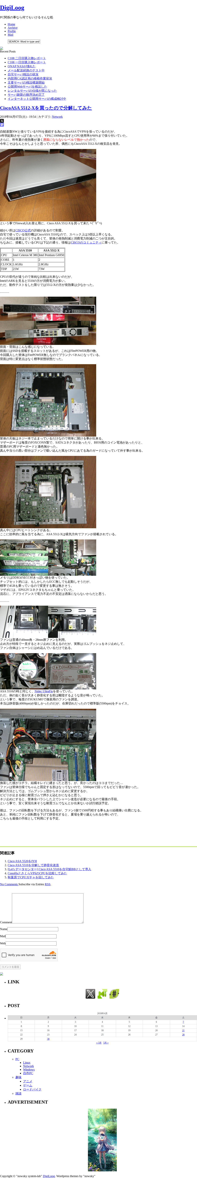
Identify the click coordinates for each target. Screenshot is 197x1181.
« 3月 (99, 1042)
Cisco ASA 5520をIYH (22, 861)
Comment (6, 922)
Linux (26, 1062)
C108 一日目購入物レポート (27, 62)
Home (11, 24)
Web (3, 943)
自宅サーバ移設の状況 (23, 74)
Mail (10, 34)
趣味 (18, 1077)
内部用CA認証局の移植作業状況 (30, 78)
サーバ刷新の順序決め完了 (26, 94)
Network (57, 116)
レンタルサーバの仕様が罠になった (32, 90)
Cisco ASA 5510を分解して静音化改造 (33, 865)
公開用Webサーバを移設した (27, 86)
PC (17, 1059)
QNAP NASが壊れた (22, 66)
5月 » (106, 1042)
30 (48, 1039)
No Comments (9, 884)
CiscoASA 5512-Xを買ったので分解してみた (46, 107)
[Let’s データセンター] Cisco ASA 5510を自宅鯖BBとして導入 (49, 869)
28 (183, 1034)
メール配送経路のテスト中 (26, 70)
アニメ (27, 1081)
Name (3, 929)
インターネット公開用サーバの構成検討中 (37, 98)
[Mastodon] (98, 125)
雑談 (18, 1093)
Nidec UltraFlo (44, 691)
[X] (98, 121)
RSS (47, 884)
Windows (29, 1069)
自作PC (28, 1073)
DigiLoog (12, 7)
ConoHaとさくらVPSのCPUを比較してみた (37, 873)
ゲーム (27, 1085)
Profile (12, 31)
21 (183, 1030)
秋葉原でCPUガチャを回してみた (31, 877)
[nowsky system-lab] (114, 997)
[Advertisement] (70, 832)
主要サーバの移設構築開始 (26, 82)
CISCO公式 (23, 230)
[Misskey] (102, 997)
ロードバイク (32, 1089)
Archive (13, 27)
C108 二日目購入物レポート (27, 58)
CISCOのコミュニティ (86, 242)
